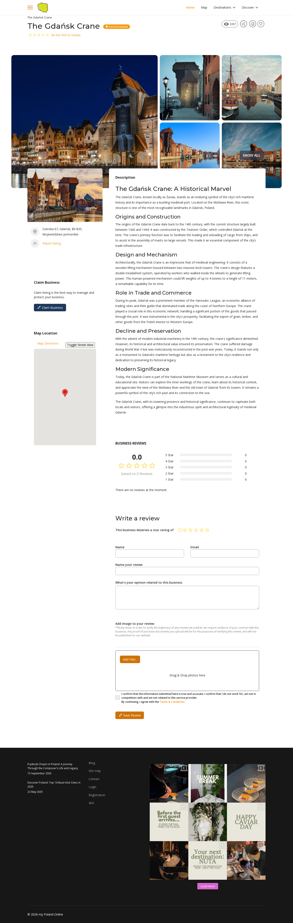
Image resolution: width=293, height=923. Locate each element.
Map (204, 7)
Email (194, 547)
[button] (65, 393)
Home (190, 7)
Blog (92, 763)
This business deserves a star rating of (144, 530)
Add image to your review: (135, 624)
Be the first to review (65, 35)
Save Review (131, 715)
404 (91, 803)
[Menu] (30, 7)
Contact (94, 779)
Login (92, 787)
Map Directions (48, 343)
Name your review (128, 565)
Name (119, 547)
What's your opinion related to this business (148, 582)
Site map (95, 771)
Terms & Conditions (172, 702)
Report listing (51, 243)
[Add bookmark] (261, 25)
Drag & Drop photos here (187, 675)
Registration (97, 795)
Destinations (222, 7)
